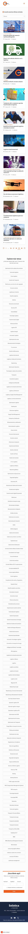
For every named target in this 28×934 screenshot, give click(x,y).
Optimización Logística (14, 402)
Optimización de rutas (14, 339)
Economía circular (14, 596)
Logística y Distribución (14, 390)
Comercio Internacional (14, 434)
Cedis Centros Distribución (14, 544)
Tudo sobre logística (8, 124)
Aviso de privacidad (11, 910)
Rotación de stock (14, 753)
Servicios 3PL (14, 307)
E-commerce (14, 347)
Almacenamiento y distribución (14, 422)
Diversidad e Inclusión (14, 592)
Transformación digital (14, 319)
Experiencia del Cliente (14, 446)
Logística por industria (14, 292)
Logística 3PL (14, 327)
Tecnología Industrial (14, 793)
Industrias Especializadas (14, 635)
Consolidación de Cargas (14, 552)
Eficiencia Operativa (14, 600)
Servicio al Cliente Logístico (14, 765)
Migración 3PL (14, 682)
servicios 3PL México (14, 856)
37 (13, 248)
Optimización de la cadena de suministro (12, 169)
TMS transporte (14, 789)
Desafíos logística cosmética (14, 588)
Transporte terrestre (14, 825)
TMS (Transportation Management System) (14, 785)
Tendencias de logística (14, 489)
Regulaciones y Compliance (14, 742)
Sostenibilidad (14, 311)
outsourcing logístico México (14, 848)
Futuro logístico (14, 276)
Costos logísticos (14, 576)
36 (10, 248)
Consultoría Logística (14, 378)
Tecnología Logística (14, 315)
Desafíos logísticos (14, 296)
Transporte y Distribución (14, 418)
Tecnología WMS (14, 797)
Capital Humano (14, 540)
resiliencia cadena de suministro (14, 852)
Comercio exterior (7, 33)
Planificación (14, 406)
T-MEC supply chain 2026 (14, 781)
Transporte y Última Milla (14, 829)
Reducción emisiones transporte (14, 738)
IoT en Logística (14, 461)
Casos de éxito (14, 430)
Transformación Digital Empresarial (14, 493)
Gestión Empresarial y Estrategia (14, 619)
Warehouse (14, 497)
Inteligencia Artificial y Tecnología (14, 647)
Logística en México (14, 465)
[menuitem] (11, 918)
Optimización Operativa (14, 367)
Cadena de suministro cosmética (14, 536)
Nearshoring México (14, 469)
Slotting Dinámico (14, 777)
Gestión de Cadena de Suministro (14, 623)
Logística (14, 663)
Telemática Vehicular (14, 805)
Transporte (14, 374)
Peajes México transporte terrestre (14, 726)
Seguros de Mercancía (14, 761)
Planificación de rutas (14, 734)
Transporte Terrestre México (14, 813)
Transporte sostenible (14, 821)
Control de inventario (14, 560)
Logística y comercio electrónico (14, 398)
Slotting (14, 773)
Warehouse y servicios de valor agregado (14, 284)
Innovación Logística (14, 335)
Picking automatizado (14, 730)
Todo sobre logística (14, 809)
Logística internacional (14, 355)
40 (21, 248)
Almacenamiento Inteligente (14, 509)
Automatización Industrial (14, 521)
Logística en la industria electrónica (14, 386)
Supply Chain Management (14, 414)
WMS (14, 836)
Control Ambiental (14, 556)
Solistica (6, 80)
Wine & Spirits (14, 844)
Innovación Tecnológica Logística (14, 639)
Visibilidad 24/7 (14, 832)
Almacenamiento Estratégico (14, 343)
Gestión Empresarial (14, 615)
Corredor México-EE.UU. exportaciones (14, 564)
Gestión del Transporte (14, 280)
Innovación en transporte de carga (14, 643)
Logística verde (14, 678)
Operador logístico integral (14, 706)
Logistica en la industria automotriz (14, 655)
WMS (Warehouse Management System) (14, 840)
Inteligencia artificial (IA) (14, 382)
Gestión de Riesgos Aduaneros (14, 627)
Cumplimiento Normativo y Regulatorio (14, 580)
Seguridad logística (14, 477)
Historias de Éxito (14, 323)
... (8, 248)
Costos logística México (14, 572)
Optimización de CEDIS (14, 714)
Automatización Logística (14, 426)
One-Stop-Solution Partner (14, 698)
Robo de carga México (14, 746)
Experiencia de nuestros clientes (14, 607)
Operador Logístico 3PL (14, 702)
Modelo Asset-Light (14, 686)
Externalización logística (14, 611)
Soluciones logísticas (14, 410)
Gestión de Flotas (14, 453)
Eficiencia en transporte (14, 442)
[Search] (24, 16)
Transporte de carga (14, 817)
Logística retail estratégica (14, 675)
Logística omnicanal (14, 671)
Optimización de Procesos (14, 718)
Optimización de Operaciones (14, 473)
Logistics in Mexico (14, 659)
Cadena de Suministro (14, 532)
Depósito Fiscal (14, 584)
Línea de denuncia (21, 910)
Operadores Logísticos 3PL (14, 710)
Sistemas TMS (14, 769)
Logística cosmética (14, 667)
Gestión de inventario (14, 457)
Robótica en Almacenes (14, 750)
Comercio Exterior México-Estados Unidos (14, 548)
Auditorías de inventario (14, 517)
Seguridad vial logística (14, 757)
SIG (5, 910)
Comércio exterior (14, 438)
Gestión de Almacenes (14, 351)
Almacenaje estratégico (14, 505)
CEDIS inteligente (14, 528)
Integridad (14, 912)
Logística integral (14, 331)
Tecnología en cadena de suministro (14, 371)
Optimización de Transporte (14, 722)
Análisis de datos (14, 513)
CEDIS (14, 524)
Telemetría (14, 801)
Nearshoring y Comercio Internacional (14, 690)
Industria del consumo (14, 631)
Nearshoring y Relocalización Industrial (14, 694)
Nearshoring (14, 363)
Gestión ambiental (14, 450)
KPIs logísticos (14, 651)
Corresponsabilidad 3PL (14, 568)
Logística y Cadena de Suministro (14, 359)
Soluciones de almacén (14, 303)
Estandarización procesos (14, 603)
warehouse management (14, 860)
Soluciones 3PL (14, 481)
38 (16, 248)
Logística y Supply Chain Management (14, 394)
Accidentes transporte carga (14, 501)
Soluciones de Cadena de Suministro (14, 485)
